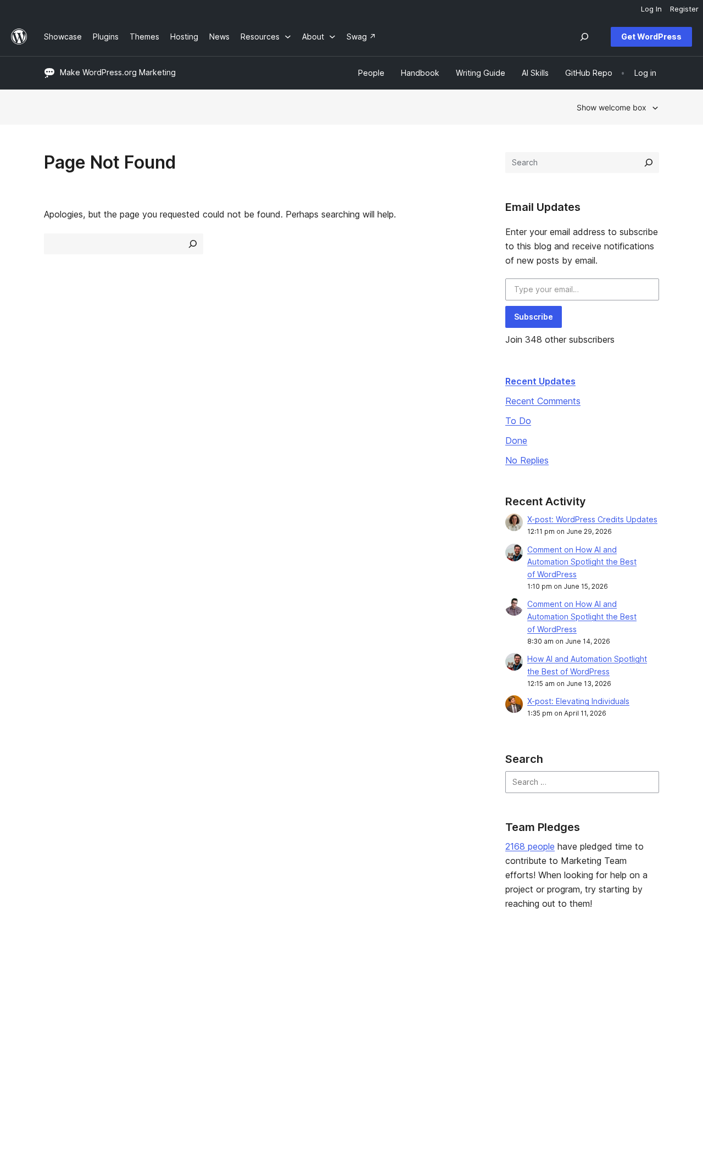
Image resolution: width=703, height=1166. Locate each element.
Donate (438, 1018)
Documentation (322, 1000)
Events (432, 1000)
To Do (518, 420)
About (55, 983)
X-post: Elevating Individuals (578, 701)
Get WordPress (651, 36)
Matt (558, 1000)
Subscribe (533, 316)
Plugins (182, 1018)
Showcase (188, 983)
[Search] (648, 162)
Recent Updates (540, 381)
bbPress (564, 1018)
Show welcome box (611, 107)
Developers (315, 1018)
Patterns (184, 1035)
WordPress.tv (323, 1035)
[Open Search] (584, 37)
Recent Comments (543, 400)
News (54, 1000)
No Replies (527, 460)
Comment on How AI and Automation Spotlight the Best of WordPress (582, 562)
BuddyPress (571, 1035)
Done (516, 440)
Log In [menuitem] (651, 8)
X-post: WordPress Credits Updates (592, 519)
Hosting (58, 1018)
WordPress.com (578, 983)
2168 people (530, 846)
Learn (304, 983)
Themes (184, 1000)
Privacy (57, 1035)
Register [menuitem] (684, 8)
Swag (434, 1035)
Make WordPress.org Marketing (118, 72)
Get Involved (443, 983)
